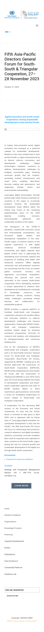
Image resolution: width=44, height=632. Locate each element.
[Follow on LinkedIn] (16, 581)
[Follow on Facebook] (6, 581)
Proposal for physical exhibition (19, 459)
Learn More (21, 486)
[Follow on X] (11, 581)
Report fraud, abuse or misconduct (22, 621)
